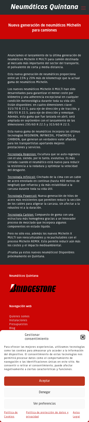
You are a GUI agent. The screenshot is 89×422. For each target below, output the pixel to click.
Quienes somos (19, 316)
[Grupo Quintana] (44, 7)
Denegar (44, 392)
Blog (12, 328)
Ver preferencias (44, 403)
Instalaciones (18, 320)
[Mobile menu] (83, 8)
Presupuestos (18, 324)
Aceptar (44, 381)
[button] (83, 337)
